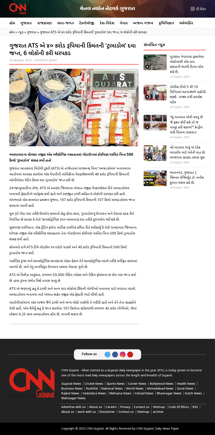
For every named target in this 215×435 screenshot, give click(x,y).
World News (134, 389)
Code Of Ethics (178, 407)
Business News (72, 389)
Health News (186, 384)
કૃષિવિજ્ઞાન (166, 23)
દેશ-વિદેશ (107, 23)
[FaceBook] (115, 354)
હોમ (12, 23)
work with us (87, 412)
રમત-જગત (65, 23)
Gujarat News (71, 384)
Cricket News (94, 384)
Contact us (141, 407)
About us (95, 407)
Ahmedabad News (160, 389)
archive (158, 412)
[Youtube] (130, 354)
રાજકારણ (44, 23)
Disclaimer (107, 412)
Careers (111, 407)
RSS (195, 407)
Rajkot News (70, 394)
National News (112, 389)
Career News (137, 384)
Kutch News (193, 394)
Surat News (185, 389)
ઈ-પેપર (201, 9)
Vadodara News (94, 394)
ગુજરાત (26, 23)
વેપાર (124, 23)
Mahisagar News (73, 398)
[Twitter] (107, 354)
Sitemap (159, 407)
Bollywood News (161, 384)
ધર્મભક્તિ (186, 23)
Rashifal (92, 389)
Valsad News (144, 394)
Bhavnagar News (169, 394)
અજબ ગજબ (143, 23)
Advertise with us (73, 407)
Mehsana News (120, 394)
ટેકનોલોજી (86, 23)
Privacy (125, 407)
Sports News (116, 384)
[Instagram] (123, 354)
